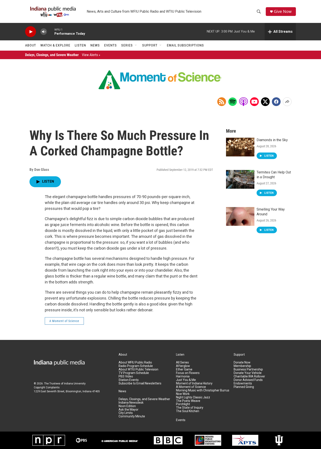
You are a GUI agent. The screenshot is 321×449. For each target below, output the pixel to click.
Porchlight (183, 404)
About (30, 45)
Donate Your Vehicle (248, 373)
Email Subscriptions (185, 45)
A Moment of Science (64, 321)
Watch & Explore (55, 45)
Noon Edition (127, 406)
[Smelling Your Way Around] (240, 216)
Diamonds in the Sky (272, 140)
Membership (242, 366)
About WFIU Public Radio (135, 362)
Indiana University (75, 383)
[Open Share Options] (287, 101)
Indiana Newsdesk (131, 402)
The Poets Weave (188, 401)
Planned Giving (244, 387)
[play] (30, 31)
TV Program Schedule (134, 373)
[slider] (50, 31)
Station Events (129, 380)
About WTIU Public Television (138, 369)
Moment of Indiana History (194, 383)
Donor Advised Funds (248, 380)
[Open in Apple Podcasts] (243, 101)
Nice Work (183, 394)
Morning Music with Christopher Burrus (202, 390)
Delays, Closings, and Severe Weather (62, 55)
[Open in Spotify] (232, 101)
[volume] (43, 32)
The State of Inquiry (189, 407)
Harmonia (183, 376)
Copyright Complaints (47, 387)
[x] (265, 101)
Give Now (283, 11)
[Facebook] (276, 101)
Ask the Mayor (128, 409)
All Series (182, 362)
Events (110, 45)
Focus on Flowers (188, 373)
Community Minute (132, 416)
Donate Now (242, 362)
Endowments (243, 383)
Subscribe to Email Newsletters (140, 383)
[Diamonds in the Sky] (240, 147)
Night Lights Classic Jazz (193, 397)
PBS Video (126, 376)
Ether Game (184, 369)
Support (149, 45)
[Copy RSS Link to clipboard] (221, 101)
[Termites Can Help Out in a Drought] (240, 179)
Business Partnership (248, 369)
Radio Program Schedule (136, 366)
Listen (80, 45)
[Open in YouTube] (254, 101)
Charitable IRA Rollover (249, 376)
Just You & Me (186, 380)
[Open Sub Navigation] (136, 45)
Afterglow (183, 366)
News (95, 45)
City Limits (126, 413)
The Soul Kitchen (187, 411)
